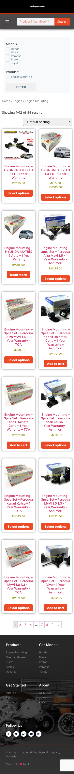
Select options (18, 193)
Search (62, 22)
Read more (18, 275)
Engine (17, 101)
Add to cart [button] (55, 364)
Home (6, 101)
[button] (7, 21)
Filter (21, 87)
